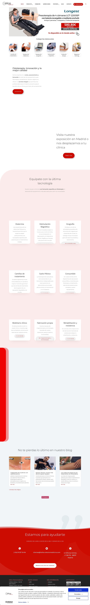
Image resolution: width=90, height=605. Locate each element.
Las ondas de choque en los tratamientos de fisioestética (69, 473)
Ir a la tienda (19, 336)
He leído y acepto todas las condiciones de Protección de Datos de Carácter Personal (46, 421)
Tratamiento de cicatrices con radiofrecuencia (19, 473)
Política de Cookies (33, 586)
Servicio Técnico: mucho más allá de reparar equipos (44, 473)
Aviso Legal (31, 584)
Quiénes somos (51, 584)
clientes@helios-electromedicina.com (46, 552)
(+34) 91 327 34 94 (61, 392)
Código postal (27, 399)
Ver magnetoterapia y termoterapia (45, 338)
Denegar (78, 598)
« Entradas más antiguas (15, 489)
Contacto (50, 582)
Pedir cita (68, 155)
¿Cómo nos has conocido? (55, 399)
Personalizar (77, 594)
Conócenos (18, 91)
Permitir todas (78, 590)
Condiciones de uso (52, 586)
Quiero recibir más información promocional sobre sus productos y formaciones (44, 424)
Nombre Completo (28, 394)
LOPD (30, 582)
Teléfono (38, 394)
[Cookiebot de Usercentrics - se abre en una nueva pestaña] (9, 602)
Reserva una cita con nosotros (45, 565)
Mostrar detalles (22, 602)
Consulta (26, 407)
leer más (12, 484)
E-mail (51, 394)
